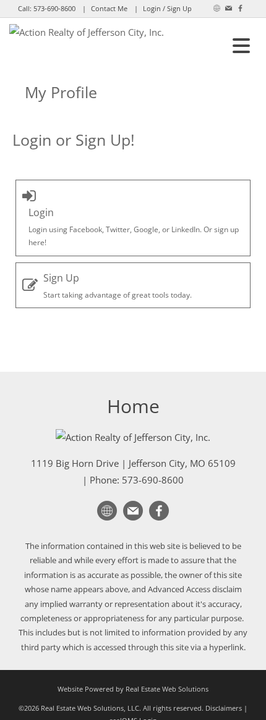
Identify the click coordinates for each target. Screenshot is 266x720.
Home (133, 406)
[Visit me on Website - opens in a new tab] (216, 8)
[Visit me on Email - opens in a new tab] (228, 8)
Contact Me (109, 8)
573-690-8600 (54, 8)
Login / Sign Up (167, 8)
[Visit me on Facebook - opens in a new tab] (240, 8)
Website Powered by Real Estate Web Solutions (133, 688)
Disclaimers (223, 708)
